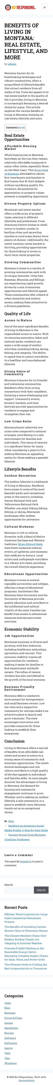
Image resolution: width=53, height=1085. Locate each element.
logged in (26, 861)
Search (8, 884)
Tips (7, 1058)
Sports (8, 1048)
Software (10, 1038)
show (21, 127)
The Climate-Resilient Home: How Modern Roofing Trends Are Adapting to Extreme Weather (25, 939)
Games (8, 1023)
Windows (10, 1063)
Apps (7, 1003)
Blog (11, 821)
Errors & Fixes (13, 1018)
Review (9, 1033)
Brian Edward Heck (30, 544)
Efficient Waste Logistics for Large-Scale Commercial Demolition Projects (26, 918)
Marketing (11, 1028)
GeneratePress (26, 1080)
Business (9, 1013)
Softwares (10, 1043)
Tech (7, 1053)
